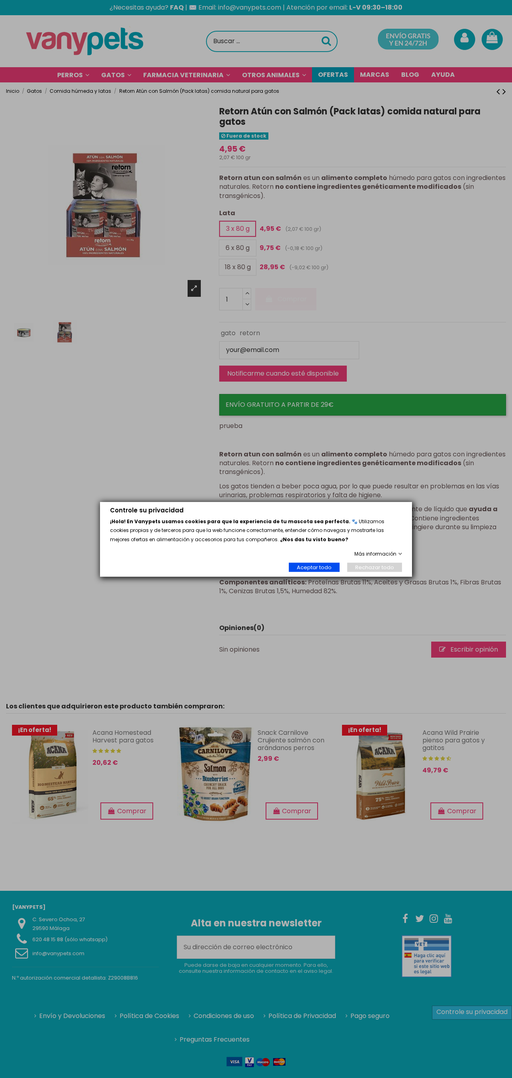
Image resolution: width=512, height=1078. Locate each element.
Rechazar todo (374, 567)
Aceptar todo (314, 567)
